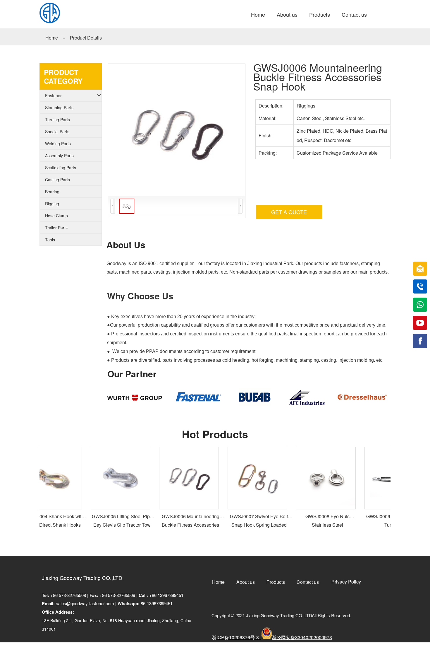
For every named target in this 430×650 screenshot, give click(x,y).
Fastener (53, 95)
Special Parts (57, 131)
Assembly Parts (59, 155)
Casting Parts (57, 179)
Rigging (52, 204)
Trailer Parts (56, 228)
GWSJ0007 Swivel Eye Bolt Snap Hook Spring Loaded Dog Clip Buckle (253, 525)
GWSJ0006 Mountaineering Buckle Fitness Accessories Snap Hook (185, 525)
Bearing (52, 192)
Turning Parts (57, 119)
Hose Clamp (56, 216)
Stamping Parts (59, 107)
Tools (50, 240)
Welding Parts (58, 143)
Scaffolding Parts (60, 167)
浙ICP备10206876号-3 (236, 637)
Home (51, 37)
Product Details (86, 37)
